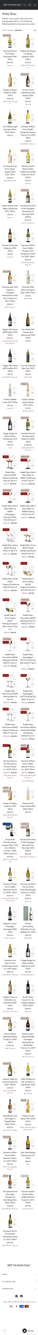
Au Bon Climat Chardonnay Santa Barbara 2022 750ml (28, 94)
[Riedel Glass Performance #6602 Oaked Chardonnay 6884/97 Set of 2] (10, 714)
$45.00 (10, 135)
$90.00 (28, 101)
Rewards (31, 1331)
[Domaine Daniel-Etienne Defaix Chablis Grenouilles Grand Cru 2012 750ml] (28, 156)
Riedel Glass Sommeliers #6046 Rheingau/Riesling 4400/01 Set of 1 (10, 658)
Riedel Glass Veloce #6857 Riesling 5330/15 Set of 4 (10, 548)
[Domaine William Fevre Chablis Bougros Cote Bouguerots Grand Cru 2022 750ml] (28, 235)
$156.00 (10, 935)
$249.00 (28, 1009)
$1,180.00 (10, 1045)
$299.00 (10, 62)
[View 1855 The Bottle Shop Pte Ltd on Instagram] (16, 1296)
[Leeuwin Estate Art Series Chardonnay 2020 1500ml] (10, 1069)
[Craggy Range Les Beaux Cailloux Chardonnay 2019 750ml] (10, 423)
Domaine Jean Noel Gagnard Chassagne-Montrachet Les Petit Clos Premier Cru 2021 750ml (10, 294)
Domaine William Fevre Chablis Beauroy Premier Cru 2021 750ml (10, 1156)
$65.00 (28, 296)
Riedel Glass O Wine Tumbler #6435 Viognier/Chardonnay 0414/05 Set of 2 (28, 584)
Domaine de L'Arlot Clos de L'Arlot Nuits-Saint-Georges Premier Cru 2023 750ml (28, 890)
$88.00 (28, 1161)
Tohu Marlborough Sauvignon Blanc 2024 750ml (10, 129)
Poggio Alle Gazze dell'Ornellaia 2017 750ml (10, 368)
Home (3, 30)
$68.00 (10, 1009)
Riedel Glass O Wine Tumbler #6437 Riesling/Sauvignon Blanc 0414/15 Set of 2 (10, 622)
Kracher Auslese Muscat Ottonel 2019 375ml (28, 402)
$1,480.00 (28, 445)
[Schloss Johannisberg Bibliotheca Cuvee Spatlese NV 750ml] (28, 913)
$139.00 (28, 62)
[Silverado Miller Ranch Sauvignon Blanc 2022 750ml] (28, 277)
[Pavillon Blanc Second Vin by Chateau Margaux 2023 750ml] (28, 987)
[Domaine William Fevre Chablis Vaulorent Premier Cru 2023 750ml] (10, 874)
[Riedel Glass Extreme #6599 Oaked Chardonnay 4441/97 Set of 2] (10, 462)
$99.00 (10, 374)
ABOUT (5, 1274)
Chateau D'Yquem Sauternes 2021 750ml (10, 806)
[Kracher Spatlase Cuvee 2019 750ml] (10, 389)
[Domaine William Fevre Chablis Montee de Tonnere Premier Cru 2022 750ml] (28, 116)
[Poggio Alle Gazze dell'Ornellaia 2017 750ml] (10, 355)
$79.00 (10, 214)
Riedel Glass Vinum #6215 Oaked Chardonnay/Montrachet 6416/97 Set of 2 (28, 549)
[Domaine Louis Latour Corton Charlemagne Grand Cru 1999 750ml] (10, 950)
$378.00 (10, 1088)
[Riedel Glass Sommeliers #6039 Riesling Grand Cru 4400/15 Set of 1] (28, 605)
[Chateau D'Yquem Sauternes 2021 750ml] (10, 793)
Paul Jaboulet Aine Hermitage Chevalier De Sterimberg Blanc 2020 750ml (10, 1197)
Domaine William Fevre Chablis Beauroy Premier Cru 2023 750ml (28, 765)
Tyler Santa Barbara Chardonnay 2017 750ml (28, 1155)
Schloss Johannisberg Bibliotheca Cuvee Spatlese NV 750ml (28, 927)
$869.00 (10, 1242)
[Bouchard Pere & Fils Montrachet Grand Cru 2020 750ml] (28, 423)
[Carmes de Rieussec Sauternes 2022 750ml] (10, 235)
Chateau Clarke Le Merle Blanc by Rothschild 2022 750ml (10, 1001)
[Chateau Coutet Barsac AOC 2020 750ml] (28, 1105)
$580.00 (10, 972)
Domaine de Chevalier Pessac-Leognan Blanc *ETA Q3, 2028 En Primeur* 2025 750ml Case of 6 (10, 846)
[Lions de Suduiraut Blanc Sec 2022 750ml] (28, 355)
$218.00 (28, 1054)
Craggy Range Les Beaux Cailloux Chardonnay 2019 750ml (10, 437)
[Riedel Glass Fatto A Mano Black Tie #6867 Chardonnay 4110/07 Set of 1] (28, 462)
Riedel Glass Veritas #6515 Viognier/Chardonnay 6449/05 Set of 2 (10, 583)
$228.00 (10, 178)
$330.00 (28, 220)
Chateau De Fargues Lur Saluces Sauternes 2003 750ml (28, 55)
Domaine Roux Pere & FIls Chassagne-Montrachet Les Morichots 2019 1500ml (28, 211)
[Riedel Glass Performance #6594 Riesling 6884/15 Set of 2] (10, 681)
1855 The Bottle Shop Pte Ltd (16, 1302)
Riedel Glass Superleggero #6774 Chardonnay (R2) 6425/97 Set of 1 (28, 660)
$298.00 (10, 304)
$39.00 (28, 408)
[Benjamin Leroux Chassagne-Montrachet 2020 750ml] (10, 913)
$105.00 (10, 338)
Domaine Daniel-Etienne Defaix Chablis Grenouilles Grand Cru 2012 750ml (28, 172)
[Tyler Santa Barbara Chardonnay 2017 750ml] (28, 1142)
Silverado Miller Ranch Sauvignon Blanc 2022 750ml (28, 290)
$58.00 (28, 374)
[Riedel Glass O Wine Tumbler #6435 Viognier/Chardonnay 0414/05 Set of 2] (28, 568)
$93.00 (10, 1164)
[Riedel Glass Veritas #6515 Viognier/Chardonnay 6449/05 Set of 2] (10, 568)
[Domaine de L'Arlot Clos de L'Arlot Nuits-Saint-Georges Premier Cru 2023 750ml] (28, 874)
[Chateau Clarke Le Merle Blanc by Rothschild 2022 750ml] (10, 987)
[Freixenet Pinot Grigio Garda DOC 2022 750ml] (28, 793)
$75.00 (10, 254)
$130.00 (10, 896)
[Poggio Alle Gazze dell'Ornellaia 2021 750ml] (10, 319)
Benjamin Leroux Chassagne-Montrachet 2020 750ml (10, 927)
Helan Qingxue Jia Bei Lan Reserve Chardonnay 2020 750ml (28, 1083)
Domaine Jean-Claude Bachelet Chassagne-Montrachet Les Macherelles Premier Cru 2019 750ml (28, 1042)
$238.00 (28, 898)
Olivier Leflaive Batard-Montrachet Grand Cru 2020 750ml (10, 1038)
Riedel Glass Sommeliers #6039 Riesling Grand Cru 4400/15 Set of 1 (28, 619)
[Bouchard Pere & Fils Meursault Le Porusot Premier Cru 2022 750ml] (10, 751)
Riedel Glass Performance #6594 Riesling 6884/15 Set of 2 (10, 695)
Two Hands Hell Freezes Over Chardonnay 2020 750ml (28, 333)
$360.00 (28, 854)
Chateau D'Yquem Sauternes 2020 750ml (10, 92)
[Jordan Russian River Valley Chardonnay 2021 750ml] (10, 195)
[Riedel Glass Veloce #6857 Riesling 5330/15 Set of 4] (10, 535)
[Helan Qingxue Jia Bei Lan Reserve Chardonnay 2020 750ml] (28, 1069)
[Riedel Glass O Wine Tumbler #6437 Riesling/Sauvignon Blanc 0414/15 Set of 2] (10, 605)
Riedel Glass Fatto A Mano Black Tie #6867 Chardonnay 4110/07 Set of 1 (28, 476)
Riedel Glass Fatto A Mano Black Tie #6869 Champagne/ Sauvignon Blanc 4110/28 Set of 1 (10, 512)
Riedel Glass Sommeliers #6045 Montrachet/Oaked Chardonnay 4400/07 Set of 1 (28, 730)
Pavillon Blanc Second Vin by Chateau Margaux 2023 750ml (28, 1001)
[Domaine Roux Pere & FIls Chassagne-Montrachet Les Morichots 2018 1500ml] (28, 829)
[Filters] (35, 30)
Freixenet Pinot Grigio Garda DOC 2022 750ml (28, 806)
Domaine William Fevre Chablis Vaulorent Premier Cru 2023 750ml (10, 888)
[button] (24, 4)
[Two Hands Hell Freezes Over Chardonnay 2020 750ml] (28, 319)
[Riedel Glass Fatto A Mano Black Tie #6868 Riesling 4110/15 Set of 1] (28, 495)
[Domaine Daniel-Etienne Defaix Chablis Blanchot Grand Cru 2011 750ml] (28, 1181)
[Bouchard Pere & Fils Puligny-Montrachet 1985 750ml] (10, 41)
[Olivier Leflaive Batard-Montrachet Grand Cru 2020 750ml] (10, 1023)
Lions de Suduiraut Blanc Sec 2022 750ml (28, 368)
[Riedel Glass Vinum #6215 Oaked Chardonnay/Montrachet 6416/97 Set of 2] (28, 535)
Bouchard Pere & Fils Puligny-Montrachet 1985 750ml (10, 55)
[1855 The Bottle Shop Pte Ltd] (12, 5)
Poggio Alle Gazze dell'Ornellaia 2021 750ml (10, 332)
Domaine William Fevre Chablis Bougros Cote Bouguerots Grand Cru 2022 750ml (28, 251)
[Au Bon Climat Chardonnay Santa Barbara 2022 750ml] (28, 79)
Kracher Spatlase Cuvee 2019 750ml (10, 401)
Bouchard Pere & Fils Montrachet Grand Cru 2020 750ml (28, 437)
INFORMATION (7, 1289)
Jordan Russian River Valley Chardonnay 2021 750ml (10, 208)
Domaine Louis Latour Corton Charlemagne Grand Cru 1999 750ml (10, 964)
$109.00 (28, 1125)
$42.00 (10, 405)
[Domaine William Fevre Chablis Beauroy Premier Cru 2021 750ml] (10, 1142)
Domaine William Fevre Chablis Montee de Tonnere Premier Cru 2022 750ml (27, 132)
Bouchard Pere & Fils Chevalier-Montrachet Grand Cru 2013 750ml (10, 1235)
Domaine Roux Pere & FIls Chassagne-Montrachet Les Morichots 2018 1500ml (28, 845)
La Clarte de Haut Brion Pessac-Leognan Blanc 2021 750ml (10, 170)
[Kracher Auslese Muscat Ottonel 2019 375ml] (28, 389)
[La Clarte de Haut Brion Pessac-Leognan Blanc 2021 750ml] (10, 156)
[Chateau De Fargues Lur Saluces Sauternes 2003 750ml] (28, 41)
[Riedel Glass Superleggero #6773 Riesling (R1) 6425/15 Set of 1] (28, 681)
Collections (10, 30)
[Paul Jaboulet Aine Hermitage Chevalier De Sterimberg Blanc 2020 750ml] (10, 1181)
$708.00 (10, 857)
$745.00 (28, 935)
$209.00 (28, 260)
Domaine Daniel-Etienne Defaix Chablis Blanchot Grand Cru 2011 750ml (28, 1197)
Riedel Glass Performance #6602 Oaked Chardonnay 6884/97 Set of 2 (10, 728)
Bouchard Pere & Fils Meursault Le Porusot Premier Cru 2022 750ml (10, 765)
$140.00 (28, 141)
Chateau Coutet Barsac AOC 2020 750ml (28, 1118)
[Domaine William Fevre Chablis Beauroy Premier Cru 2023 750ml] (28, 751)
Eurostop (32, 1302)
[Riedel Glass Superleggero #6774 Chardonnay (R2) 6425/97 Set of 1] (28, 644)
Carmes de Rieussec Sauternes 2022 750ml (10, 248)
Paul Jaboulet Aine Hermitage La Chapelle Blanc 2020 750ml (10, 1120)
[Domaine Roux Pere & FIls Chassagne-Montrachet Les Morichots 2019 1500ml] (28, 195)
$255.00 (10, 1127)
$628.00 (10, 812)
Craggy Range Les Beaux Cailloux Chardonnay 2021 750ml (28, 964)
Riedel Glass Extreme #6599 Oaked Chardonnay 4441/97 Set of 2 (10, 476)
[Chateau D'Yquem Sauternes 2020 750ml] (10, 79)
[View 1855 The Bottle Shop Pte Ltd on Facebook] (21, 1296)
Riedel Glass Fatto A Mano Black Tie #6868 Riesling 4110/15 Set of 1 (28, 510)
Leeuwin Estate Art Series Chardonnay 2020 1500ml (10, 1082)
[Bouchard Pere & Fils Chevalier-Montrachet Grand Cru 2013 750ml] (10, 1221)
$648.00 (10, 99)
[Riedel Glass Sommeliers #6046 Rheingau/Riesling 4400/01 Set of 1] (10, 644)
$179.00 (28, 180)
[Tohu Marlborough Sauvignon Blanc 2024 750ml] (10, 116)
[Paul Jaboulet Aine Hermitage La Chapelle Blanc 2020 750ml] (10, 1105)
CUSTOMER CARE (8, 1282)
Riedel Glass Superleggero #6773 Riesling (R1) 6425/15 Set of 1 (28, 695)
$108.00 (10, 1206)
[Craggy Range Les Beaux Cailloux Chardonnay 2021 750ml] (28, 950)
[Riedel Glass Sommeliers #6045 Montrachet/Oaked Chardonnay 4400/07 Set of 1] (28, 714)
